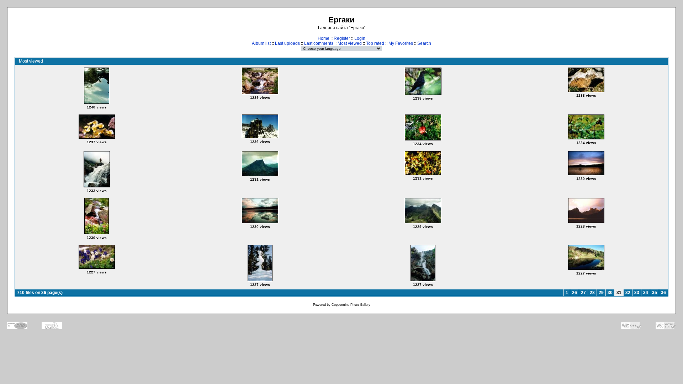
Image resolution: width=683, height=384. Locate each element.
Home (323, 38)
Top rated (375, 43)
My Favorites (400, 43)
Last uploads (287, 43)
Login (359, 38)
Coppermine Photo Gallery (351, 304)
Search (424, 43)
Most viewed (350, 43)
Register (342, 38)
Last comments (318, 43)
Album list (261, 43)
